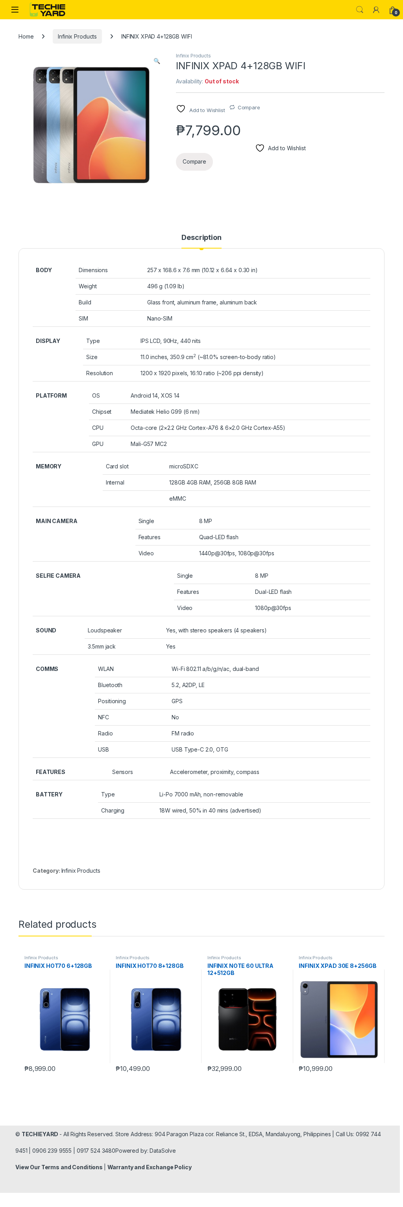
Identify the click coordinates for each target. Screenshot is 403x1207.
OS (96, 395)
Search (359, 10)
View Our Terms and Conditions (59, 1167)
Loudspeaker (105, 630)
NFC (103, 717)
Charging (112, 810)
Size (91, 357)
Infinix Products (77, 36)
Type (93, 340)
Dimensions (93, 270)
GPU (98, 443)
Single (146, 521)
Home (25, 36)
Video (146, 553)
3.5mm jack (102, 646)
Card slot (117, 466)
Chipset (101, 411)
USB (103, 749)
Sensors (122, 771)
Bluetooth (110, 685)
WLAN (105, 668)
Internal (115, 482)
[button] (156, 61)
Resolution (99, 373)
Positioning (112, 701)
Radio (105, 733)
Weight (87, 286)
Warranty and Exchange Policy (149, 1167)
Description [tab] (201, 237)
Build (85, 302)
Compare (249, 107)
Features (150, 537)
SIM (83, 318)
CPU (98, 427)
